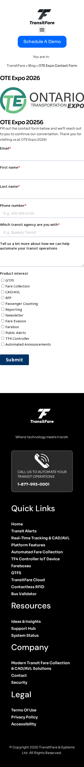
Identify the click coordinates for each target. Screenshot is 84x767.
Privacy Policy (24, 717)
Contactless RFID (27, 586)
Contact (19, 675)
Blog (31, 65)
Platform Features (28, 545)
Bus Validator (24, 593)
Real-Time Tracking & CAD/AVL (40, 538)
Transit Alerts (24, 531)
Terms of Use (23, 710)
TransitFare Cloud (28, 579)
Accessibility (23, 724)
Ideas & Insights (26, 621)
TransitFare (16, 65)
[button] (42, 29)
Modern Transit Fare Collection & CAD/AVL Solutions (40, 665)
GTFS (16, 572)
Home (17, 524)
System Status (25, 635)
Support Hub (23, 628)
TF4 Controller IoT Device (35, 559)
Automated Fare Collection (37, 552)
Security (19, 682)
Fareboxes (21, 566)
